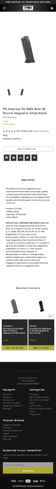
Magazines (34, 414)
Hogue (6, 433)
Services (7, 397)
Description (28, 180)
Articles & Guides (11, 403)
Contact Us (8, 400)
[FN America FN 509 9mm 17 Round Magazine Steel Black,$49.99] (15, 306)
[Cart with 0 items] (48, 7)
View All (7, 439)
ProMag (7, 428)
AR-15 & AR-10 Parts (39, 397)
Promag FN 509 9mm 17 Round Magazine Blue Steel (40, 331)
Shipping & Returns (12, 406)
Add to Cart (41, 348)
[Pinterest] (34, 158)
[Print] (20, 158)
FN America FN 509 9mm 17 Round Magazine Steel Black (14, 331)
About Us (7, 394)
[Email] (13, 158)
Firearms (33, 394)
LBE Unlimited (10, 436)
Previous (5, 316)
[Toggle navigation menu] (6, 8)
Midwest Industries (12, 430)
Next (50, 316)
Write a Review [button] (41, 131)
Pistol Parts (35, 406)
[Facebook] (6, 158)
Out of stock (15, 348)
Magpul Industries (12, 425)
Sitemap (7, 408)
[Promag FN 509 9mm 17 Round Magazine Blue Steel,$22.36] (41, 306)
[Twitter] (27, 158)
